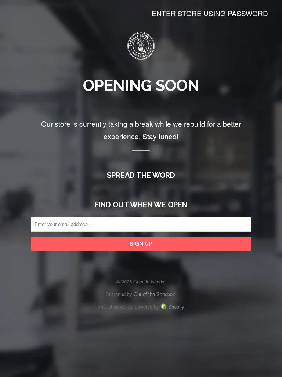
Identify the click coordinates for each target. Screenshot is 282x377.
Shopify (176, 306)
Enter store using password (210, 13)
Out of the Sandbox (154, 293)
